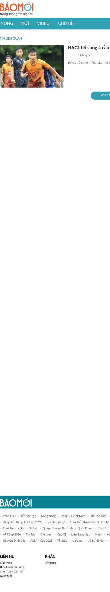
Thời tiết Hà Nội (13, 528)
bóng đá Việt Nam (73, 516)
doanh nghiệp (55, 522)
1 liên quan (84, 55)
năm (98, 534)
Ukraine (77, 540)
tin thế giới (99, 516)
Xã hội (33, 528)
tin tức (30, 534)
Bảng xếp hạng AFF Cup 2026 (22, 522)
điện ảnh (46, 534)
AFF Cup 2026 (12, 534)
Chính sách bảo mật (11, 571)
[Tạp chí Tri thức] (71, 56)
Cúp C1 (61, 534)
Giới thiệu (6, 562)
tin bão (62, 540)
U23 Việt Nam (97, 540)
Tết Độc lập (28, 516)
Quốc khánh (85, 528)
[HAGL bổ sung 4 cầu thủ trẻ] (32, 66)
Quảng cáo (6, 576)
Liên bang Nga (80, 534)
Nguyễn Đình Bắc (14, 540)
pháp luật (9, 516)
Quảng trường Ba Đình (58, 528)
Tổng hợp (50, 562)
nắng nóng (48, 516)
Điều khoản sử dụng (12, 567)
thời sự (103, 528)
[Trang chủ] (16, 9)
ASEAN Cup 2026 (41, 540)
